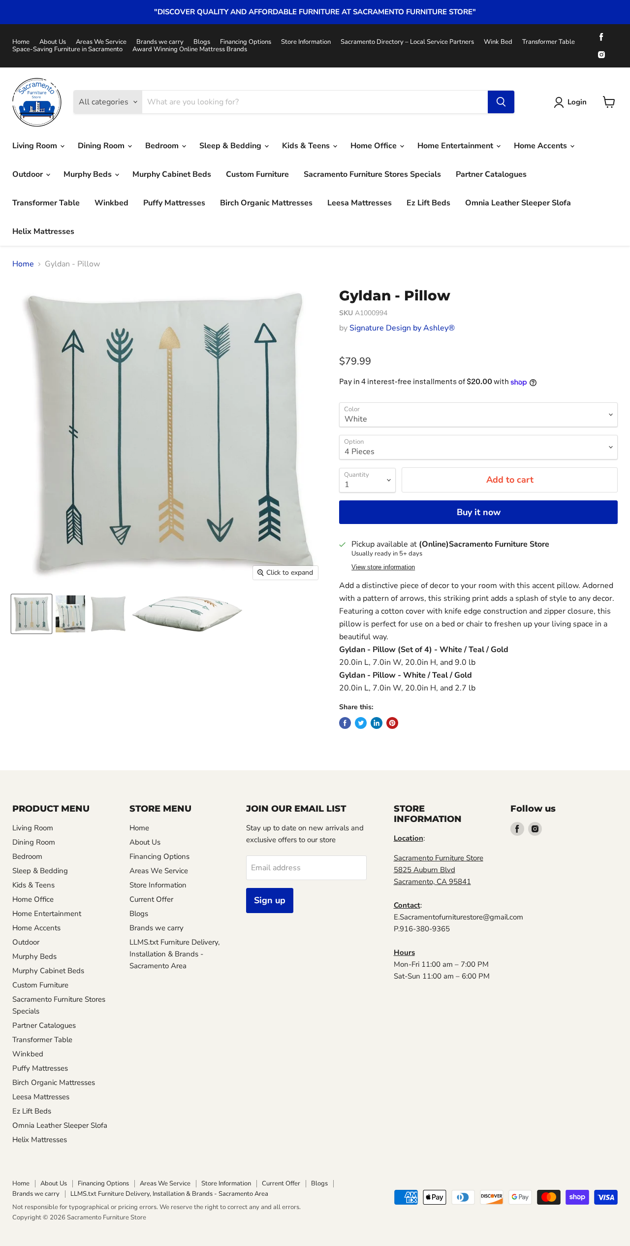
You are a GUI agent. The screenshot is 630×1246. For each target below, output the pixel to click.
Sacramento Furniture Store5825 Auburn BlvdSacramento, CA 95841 (438, 869)
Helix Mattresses (43, 231)
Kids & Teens (307, 145)
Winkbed (111, 202)
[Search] (501, 102)
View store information (383, 567)
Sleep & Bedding (231, 145)
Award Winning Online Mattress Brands (189, 49)
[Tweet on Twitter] (361, 723)
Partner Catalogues (491, 174)
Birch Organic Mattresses (266, 202)
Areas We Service (101, 42)
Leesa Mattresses (359, 202)
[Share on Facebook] (345, 723)
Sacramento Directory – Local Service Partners (407, 42)
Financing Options (245, 42)
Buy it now (479, 512)
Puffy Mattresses (174, 202)
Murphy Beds (88, 174)
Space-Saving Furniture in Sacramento (67, 49)
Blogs (201, 42)
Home (21, 42)
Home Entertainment (456, 145)
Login (577, 102)
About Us (52, 42)
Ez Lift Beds (428, 202)
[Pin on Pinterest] (392, 723)
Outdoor (28, 174)
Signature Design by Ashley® (402, 328)
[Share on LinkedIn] (376, 723)
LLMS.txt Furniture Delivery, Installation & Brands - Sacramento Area (174, 954)
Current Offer (151, 899)
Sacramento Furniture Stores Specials (372, 174)
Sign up (269, 900)
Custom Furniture (257, 174)
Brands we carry (160, 42)
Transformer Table (548, 42)
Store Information (306, 42)
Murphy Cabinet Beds (171, 174)
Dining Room (102, 145)
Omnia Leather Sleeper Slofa (518, 202)
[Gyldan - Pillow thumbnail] (31, 613)
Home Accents (541, 145)
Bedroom (163, 145)
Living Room (35, 145)
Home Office (374, 145)
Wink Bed (498, 42)
